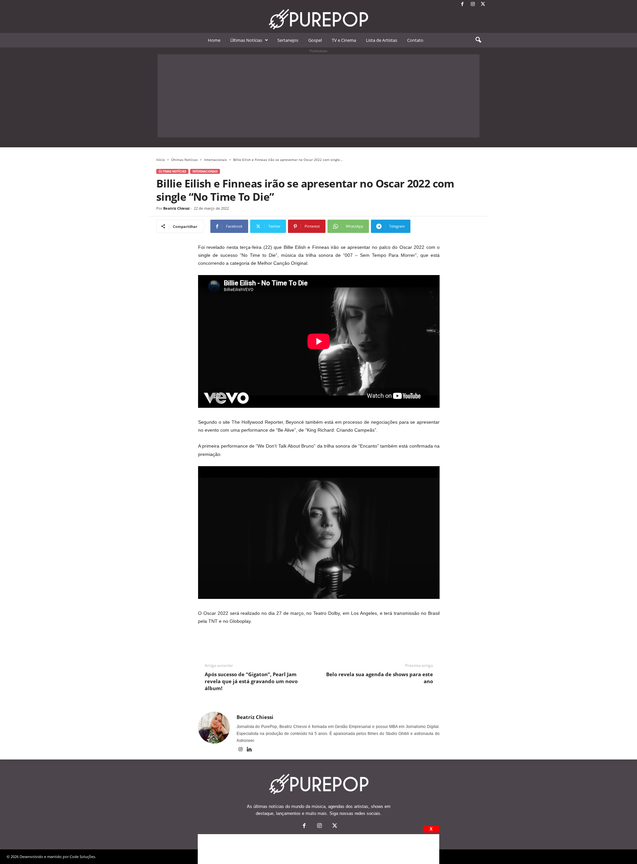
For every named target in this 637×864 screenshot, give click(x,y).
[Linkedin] (249, 750)
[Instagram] (473, 4)
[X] (483, 4)
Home (214, 40)
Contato (415, 40)
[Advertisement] (318, 95)
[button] (478, 40)
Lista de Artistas (381, 40)
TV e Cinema (344, 40)
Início (160, 159)
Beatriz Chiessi (176, 208)
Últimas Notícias (246, 40)
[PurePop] (318, 19)
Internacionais (215, 159)
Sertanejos (287, 40)
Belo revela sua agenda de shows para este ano (379, 677)
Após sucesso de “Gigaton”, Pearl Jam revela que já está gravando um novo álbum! (251, 681)
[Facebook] (462, 4)
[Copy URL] (432, 226)
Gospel (315, 40)
